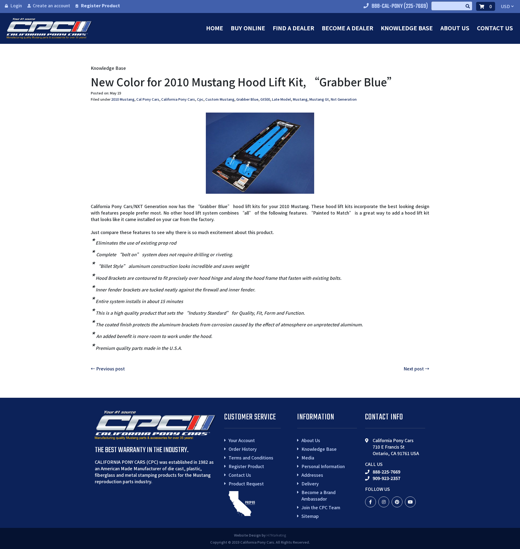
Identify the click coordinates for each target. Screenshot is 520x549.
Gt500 (265, 99)
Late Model (281, 99)
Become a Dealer (347, 28)
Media (307, 457)
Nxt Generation (344, 99)
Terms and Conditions (251, 457)
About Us (454, 28)
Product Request (246, 483)
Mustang (300, 99)
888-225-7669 (386, 471)
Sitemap (310, 516)
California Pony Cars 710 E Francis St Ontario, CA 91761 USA (396, 446)
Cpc (200, 99)
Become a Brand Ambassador (318, 495)
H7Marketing (276, 535)
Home (214, 28)
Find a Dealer (293, 28)
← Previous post (108, 368)
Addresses (312, 475)
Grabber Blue (247, 99)
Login (16, 5)
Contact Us (495, 28)
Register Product (100, 5)
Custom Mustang (219, 99)
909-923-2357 (386, 478)
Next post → (416, 368)
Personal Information (323, 466)
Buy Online (248, 28)
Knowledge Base (407, 28)
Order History (243, 449)
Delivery (310, 483)
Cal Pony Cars (147, 99)
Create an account (51, 5)
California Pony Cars (178, 99)
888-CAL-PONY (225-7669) (400, 6)
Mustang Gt (319, 99)
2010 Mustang (122, 99)
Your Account (242, 440)
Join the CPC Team (320, 507)
